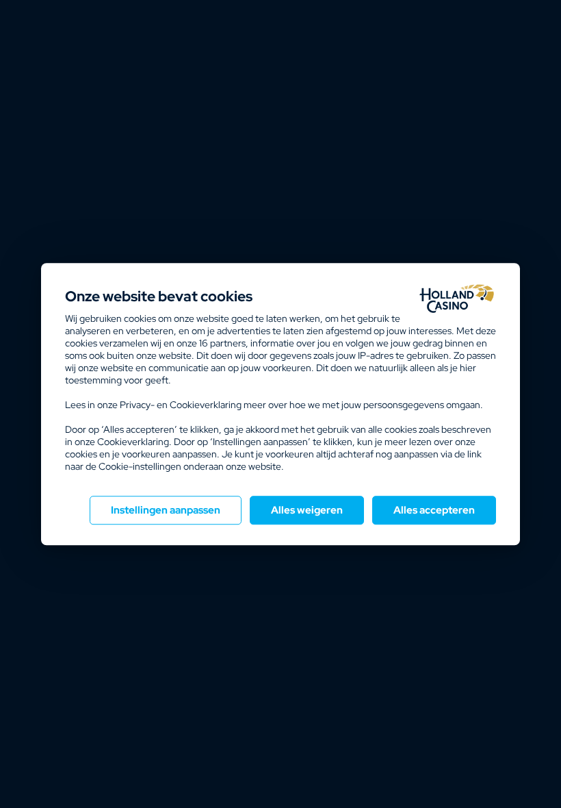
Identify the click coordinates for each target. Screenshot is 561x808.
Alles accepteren (434, 510)
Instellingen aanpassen (165, 510)
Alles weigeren (307, 510)
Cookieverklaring (206, 405)
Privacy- (137, 405)
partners (222, 343)
